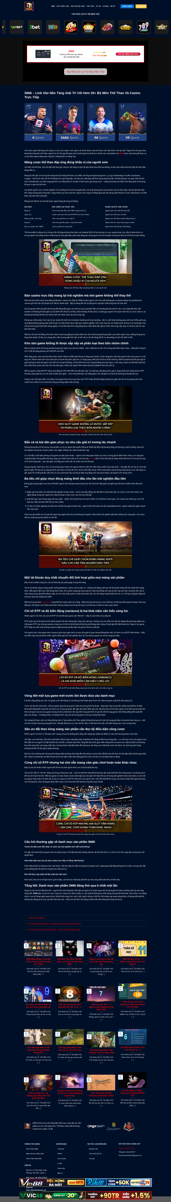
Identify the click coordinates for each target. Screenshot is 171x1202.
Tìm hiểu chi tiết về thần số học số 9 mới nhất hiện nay (38, 1005)
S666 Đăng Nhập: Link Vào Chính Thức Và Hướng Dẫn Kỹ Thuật (38, 961)
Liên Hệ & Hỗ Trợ (95, 1154)
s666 (53, 6)
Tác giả (91, 1158)
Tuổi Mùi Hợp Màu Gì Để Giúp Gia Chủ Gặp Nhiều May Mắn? (38, 1050)
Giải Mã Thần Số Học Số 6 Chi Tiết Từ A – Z (133, 1048)
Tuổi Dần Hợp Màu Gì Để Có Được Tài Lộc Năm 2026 (101, 1051)
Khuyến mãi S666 (78, 6)
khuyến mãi (46, 602)
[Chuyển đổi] (26, 918)
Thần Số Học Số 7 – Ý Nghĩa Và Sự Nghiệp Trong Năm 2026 (101, 1007)
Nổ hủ (112, 6)
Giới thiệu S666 (62, 6)
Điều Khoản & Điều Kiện (35, 1154)
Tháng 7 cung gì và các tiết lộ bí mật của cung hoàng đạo (101, 961)
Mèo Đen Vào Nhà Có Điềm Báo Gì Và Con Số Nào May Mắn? (69, 961)
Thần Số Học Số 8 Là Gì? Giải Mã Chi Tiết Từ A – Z (69, 1005)
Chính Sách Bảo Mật (33, 1158)
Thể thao (90, 6)
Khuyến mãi (93, 1149)
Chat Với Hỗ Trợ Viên (126, 1148)
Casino (106, 6)
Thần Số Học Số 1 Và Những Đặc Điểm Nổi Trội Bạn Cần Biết (38, 1095)
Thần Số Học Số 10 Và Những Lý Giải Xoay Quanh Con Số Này (132, 1004)
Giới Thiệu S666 (32, 1149)
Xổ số (98, 6)
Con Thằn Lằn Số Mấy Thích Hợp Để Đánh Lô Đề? (101, 1094)
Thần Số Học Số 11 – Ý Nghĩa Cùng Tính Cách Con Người (132, 961)
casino (92, 458)
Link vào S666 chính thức (128, 54)
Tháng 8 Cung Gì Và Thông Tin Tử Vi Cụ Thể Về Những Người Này (69, 1093)
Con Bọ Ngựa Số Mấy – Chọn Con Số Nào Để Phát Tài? (133, 1093)
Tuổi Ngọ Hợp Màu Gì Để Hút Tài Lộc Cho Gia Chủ (69, 1048)
